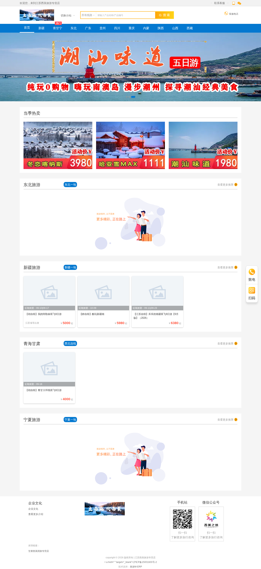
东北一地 (70, 184)
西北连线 (70, 343)
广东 (88, 28)
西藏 (190, 28)
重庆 (132, 28)
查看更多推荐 (225, 184)
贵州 (103, 28)
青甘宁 (57, 28)
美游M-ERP (136, 566)
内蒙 (146, 28)
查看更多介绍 (35, 514)
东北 (74, 28)
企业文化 (33, 508)
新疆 (41, 28)
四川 (117, 28)
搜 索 (165, 15)
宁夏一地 (70, 419)
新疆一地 (70, 267)
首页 (27, 27)
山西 (175, 28)
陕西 (161, 28)
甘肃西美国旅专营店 (38, 551)
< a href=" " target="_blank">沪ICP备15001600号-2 (130, 562)
